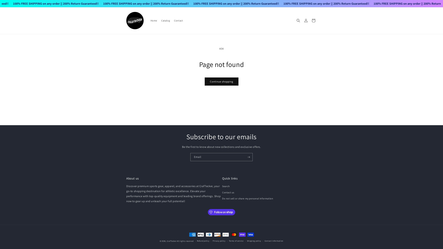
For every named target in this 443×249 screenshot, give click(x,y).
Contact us (228, 192)
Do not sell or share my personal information (247, 198)
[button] (298, 20)
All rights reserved (185, 241)
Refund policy (203, 241)
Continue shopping (221, 81)
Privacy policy (219, 241)
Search (226, 186)
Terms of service (236, 241)
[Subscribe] (248, 157)
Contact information (274, 241)
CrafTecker (172, 241)
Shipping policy (254, 241)
